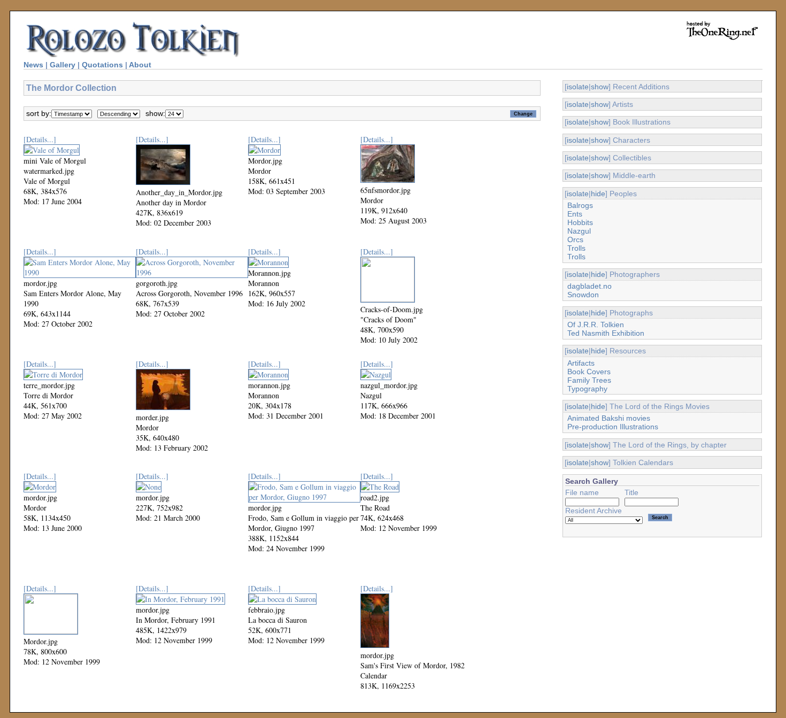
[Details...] (40, 139)
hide (598, 193)
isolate (578, 86)
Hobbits (580, 222)
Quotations (102, 64)
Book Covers (589, 371)
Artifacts (581, 363)
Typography (587, 388)
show (599, 86)
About (140, 64)
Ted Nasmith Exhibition (605, 333)
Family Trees (589, 380)
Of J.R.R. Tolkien (595, 324)
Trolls (576, 248)
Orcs (575, 239)
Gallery (62, 64)
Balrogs (580, 205)
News (33, 64)
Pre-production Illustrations (612, 426)
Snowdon (583, 294)
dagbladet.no (589, 286)
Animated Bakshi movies (608, 418)
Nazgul (579, 231)
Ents (574, 214)
